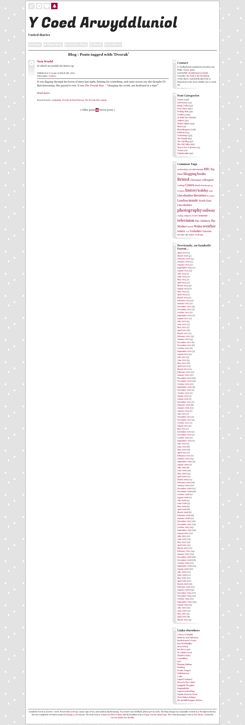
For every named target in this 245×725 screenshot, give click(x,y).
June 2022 (182, 324)
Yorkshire (196, 231)
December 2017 (184, 402)
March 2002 (182, 620)
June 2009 (182, 470)
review (195, 215)
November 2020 (184, 381)
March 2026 (182, 256)
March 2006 (182, 584)
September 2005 (184, 602)
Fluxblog (181, 667)
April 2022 (182, 330)
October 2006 (183, 563)
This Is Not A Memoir (187, 147)
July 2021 (181, 357)
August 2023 (183, 289)
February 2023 (184, 300)
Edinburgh (205, 185)
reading (180, 216)
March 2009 (182, 479)
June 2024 (182, 277)
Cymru (189, 185)
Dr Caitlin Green (184, 652)
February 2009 (184, 482)
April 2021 (181, 366)
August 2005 (183, 605)
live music (211, 196)
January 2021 (183, 375)
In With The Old (184, 117)
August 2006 (183, 569)
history (191, 190)
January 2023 (183, 303)
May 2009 (181, 473)
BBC (207, 169)
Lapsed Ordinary (184, 679)
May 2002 (181, 614)
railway (208, 210)
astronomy (197, 169)
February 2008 (184, 515)
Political (180, 132)
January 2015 (183, 411)
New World (45, 61)
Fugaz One (149, 714)
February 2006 (184, 587)
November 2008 (184, 491)
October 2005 (183, 599)
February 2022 (184, 336)
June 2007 (182, 539)
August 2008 (183, 497)
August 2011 (182, 426)
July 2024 (181, 274)
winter (181, 231)
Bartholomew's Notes (186, 640)
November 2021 (184, 345)
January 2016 (183, 408)
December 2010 (184, 432)
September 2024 (184, 268)
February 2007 (183, 551)
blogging (190, 174)
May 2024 (181, 279)
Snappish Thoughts (185, 685)
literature (200, 195)
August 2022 (183, 318)
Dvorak (65, 100)
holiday (203, 191)
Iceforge (74, 712)
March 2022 (182, 333)
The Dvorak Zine (94, 85)
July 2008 (181, 500)
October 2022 (183, 312)
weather (209, 226)
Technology (182, 135)
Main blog (54, 45)
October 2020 (183, 384)
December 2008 (184, 488)
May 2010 (181, 450)
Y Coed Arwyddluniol (102, 23)
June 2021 (181, 360)
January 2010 (183, 459)
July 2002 (181, 608)
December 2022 (184, 306)
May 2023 (181, 291)
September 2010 (184, 441)
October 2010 (183, 438)
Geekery (52, 76)
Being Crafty (183, 106)
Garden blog (77, 45)
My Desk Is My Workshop (197, 76)
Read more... (44, 93)
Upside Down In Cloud (187, 694)
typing (103, 100)
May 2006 (181, 578)
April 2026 (182, 253)
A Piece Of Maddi (185, 634)
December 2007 (184, 521)
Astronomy (182, 102)
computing (56, 100)
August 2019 (182, 396)
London (182, 201)
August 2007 (182, 533)
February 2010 (183, 456)
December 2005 (184, 593)
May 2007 (181, 542)
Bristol (183, 179)
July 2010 (181, 444)
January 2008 (183, 518)
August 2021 (182, 354)
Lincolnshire (185, 195)
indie (211, 191)
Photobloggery (183, 129)
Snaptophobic (183, 688)
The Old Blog (183, 141)
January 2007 (183, 554)
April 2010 (181, 453)
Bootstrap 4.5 (69, 714)
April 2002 (182, 617)
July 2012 (181, 414)
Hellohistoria (183, 673)
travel (190, 226)
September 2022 (184, 315)
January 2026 (183, 262)
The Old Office (183, 144)
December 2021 (184, 342)
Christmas (195, 180)
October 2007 (183, 527)
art (190, 169)
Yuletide (207, 231)
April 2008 (182, 509)
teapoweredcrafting (186, 691)
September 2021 (184, 351)
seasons (202, 215)
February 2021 (183, 372)
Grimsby (181, 191)
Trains (180, 150)
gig (212, 186)
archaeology (182, 169)
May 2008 (181, 506)
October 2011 (183, 423)
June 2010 (181, 447)
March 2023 (182, 297)
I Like (179, 676)
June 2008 (182, 503)
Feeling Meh (182, 111)
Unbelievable (183, 153)
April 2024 (182, 283)
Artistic (180, 100)
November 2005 (184, 596)
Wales (198, 226)
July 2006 (181, 572)
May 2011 (181, 429)
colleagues (208, 180)
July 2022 (181, 321)
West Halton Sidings (186, 697)
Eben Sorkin (116, 714)
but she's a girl (183, 649)
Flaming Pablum (184, 664)
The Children (202, 221)
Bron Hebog (182, 646)
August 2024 (183, 271)
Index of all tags (196, 235)
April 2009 (182, 476)
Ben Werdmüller (184, 643)
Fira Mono (198, 714)
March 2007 (182, 548)
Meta (179, 126)
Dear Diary (182, 108)
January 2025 (183, 265)
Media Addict (183, 123)
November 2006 (184, 560)
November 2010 (184, 435)
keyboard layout (77, 100)
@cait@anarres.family (198, 73)
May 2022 (181, 327)
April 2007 (182, 545)
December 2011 (184, 417)
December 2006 (184, 557)
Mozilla (130, 717)
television (185, 220)
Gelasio (104, 714)
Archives (114, 45)
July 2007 (181, 536)
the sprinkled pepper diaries (189, 700)
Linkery (180, 120)
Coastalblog (182, 658)
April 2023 (182, 294)
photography (189, 210)
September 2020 (184, 387)
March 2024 (182, 285)
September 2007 (184, 530)
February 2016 (183, 405)
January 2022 (183, 339)
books (201, 174)
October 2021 (183, 348)
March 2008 (182, 512)
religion (187, 215)
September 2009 (184, 461)
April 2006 (182, 581)
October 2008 (183, 494)
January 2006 (183, 590)
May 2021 (181, 363)
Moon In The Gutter (186, 682)
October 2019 (183, 393)
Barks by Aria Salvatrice (187, 637)
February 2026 (184, 259)
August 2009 (183, 465)
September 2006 (184, 566)
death (197, 185)
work (187, 232)
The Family (182, 138)
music (193, 200)
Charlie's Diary (184, 655)
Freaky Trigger (184, 670)
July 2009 (181, 467)
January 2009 (183, 485)
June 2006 (182, 575)
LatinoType (162, 714)
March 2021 (182, 369)
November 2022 (184, 309)
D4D (179, 661)
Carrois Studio (117, 717)
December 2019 (184, 390)
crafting (180, 185)
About (97, 45)
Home (36, 45)
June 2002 (182, 611)
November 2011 (184, 420)
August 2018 (182, 399)
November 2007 (184, 524)
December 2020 (184, 378)
